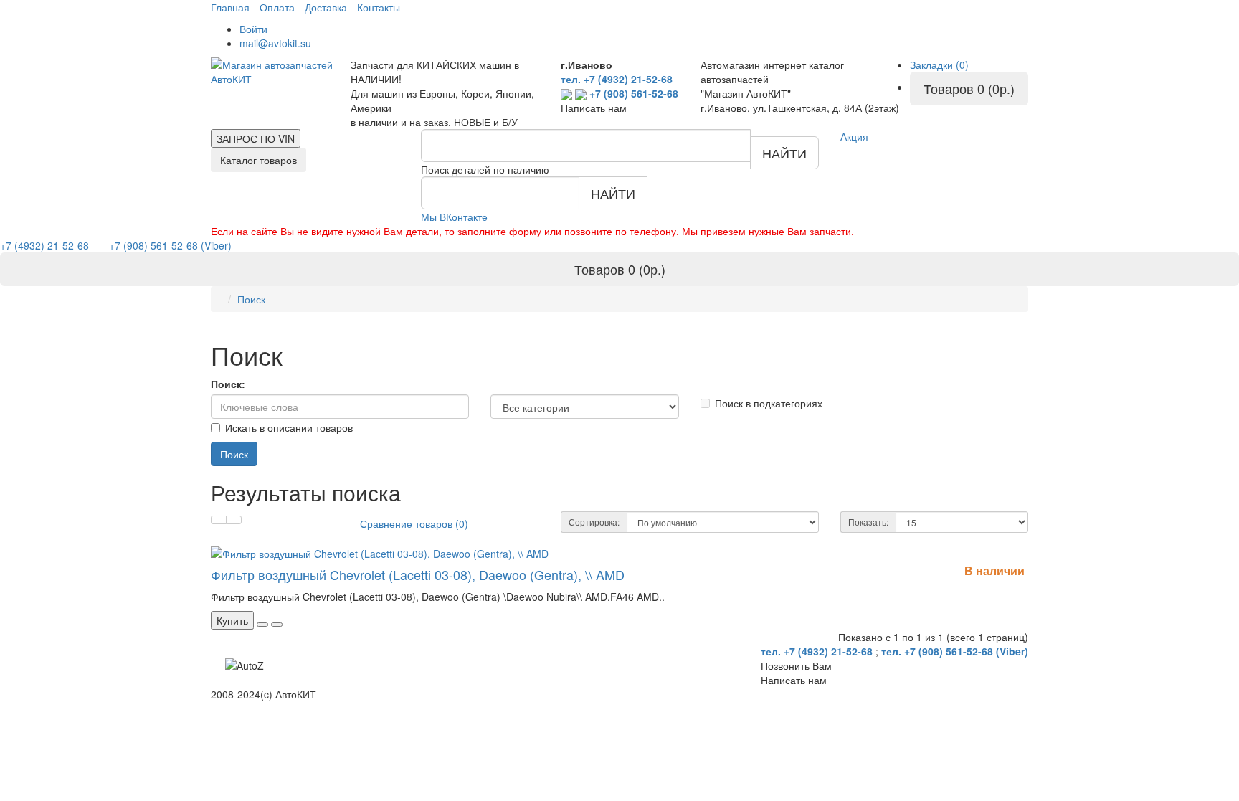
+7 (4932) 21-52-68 (46, 245)
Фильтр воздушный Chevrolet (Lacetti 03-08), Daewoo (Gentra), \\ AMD (418, 574)
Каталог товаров (258, 160)
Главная (230, 7)
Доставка (326, 7)
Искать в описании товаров (289, 427)
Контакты (378, 7)
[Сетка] (234, 520)
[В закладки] (262, 624)
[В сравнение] (277, 624)
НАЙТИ (784, 152)
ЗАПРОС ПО (256, 138)
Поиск (251, 299)
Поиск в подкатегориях (768, 403)
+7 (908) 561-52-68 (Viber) (162, 245)
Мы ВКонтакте (454, 216)
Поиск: (228, 383)
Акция (854, 136)
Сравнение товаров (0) (414, 523)
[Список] (219, 520)
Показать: (868, 522)
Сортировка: (594, 522)
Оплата (277, 7)
